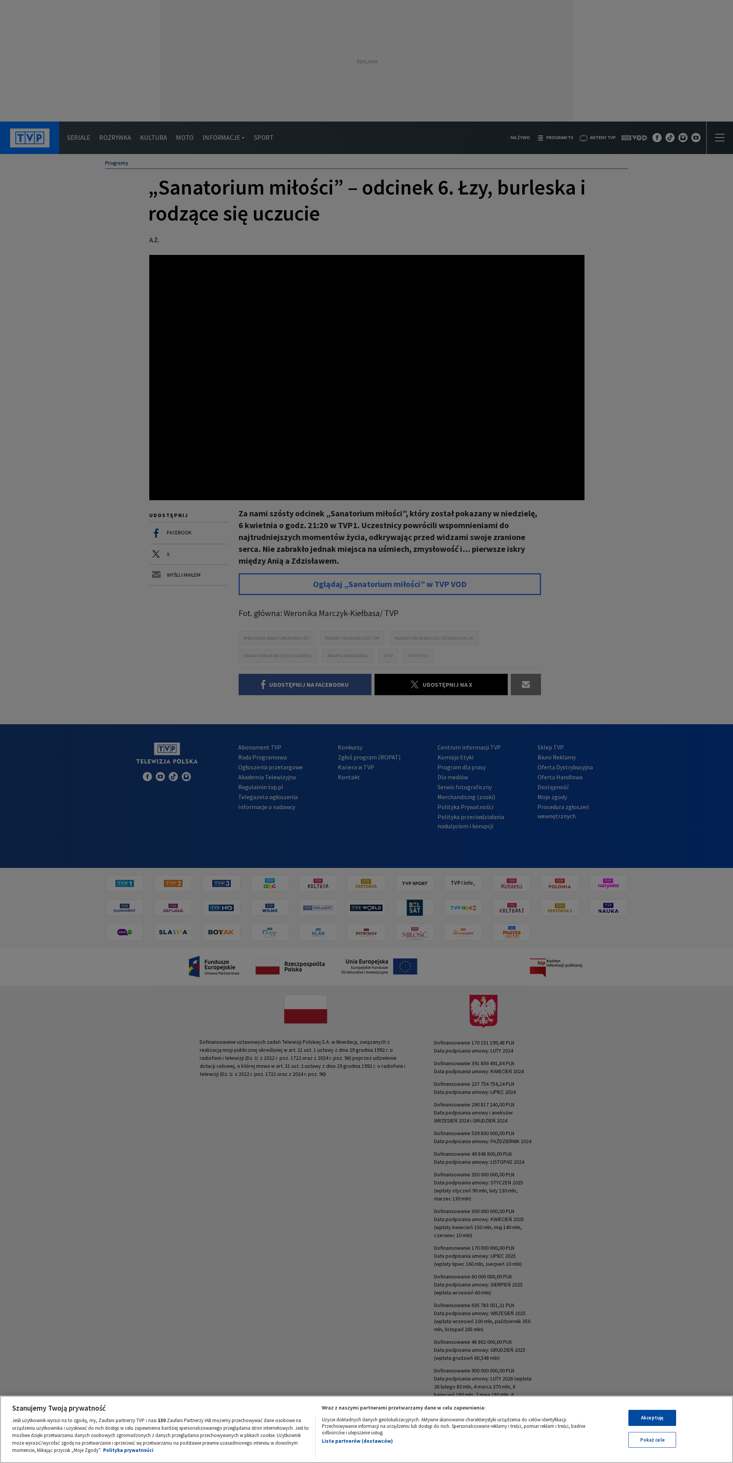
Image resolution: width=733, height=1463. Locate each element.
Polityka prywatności (128, 1450)
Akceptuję (652, 1417)
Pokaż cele (652, 1440)
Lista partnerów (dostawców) (357, 1441)
